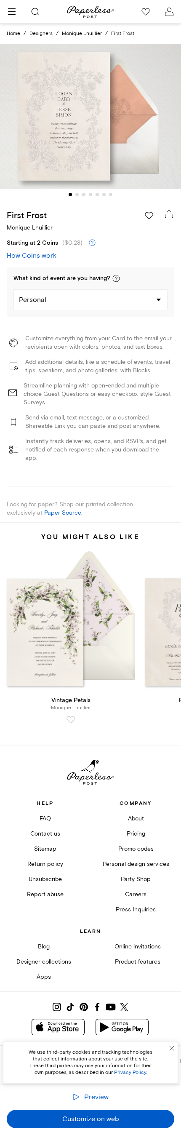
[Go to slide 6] (104, 194)
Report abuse (45, 894)
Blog (44, 946)
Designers (41, 33)
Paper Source (62, 512)
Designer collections (43, 961)
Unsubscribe (45, 879)
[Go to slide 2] (77, 194)
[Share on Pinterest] (84, 1007)
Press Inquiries (136, 909)
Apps (44, 976)
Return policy (45, 864)
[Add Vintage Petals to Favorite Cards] (71, 720)
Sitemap (45, 848)
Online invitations (137, 946)
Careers (135, 894)
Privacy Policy (130, 1072)
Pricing (136, 833)
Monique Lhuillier (82, 33)
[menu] (12, 12)
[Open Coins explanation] (92, 243)
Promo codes (136, 848)
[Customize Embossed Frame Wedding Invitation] (90, 116)
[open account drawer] (169, 12)
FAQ (45, 818)
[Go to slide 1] (70, 194)
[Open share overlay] (169, 214)
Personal (32, 300)
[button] (116, 278)
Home (13, 33)
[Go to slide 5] (97, 194)
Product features (137, 961)
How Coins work (31, 255)
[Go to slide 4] (90, 194)
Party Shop (136, 879)
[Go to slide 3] (83, 194)
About (136, 818)
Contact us (45, 833)
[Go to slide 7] (110, 194)
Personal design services (136, 864)
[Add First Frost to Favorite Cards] (149, 216)
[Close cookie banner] (172, 1048)
